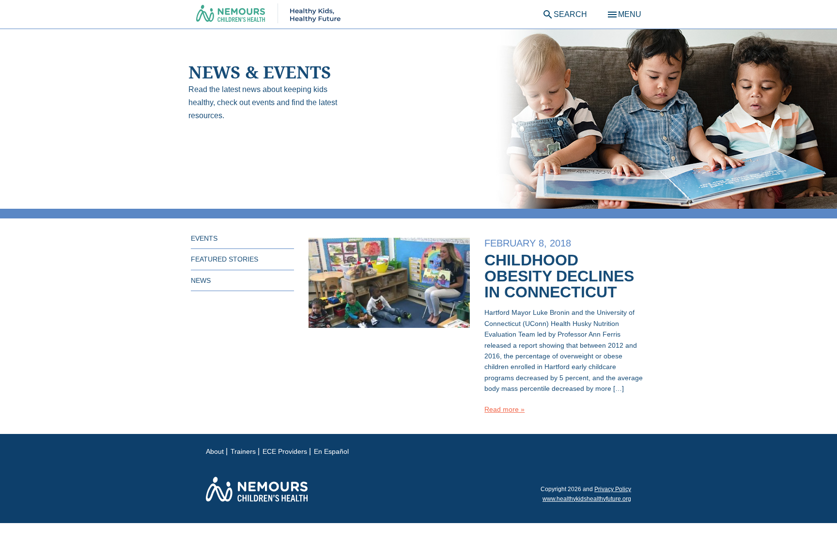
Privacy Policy (612, 489)
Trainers (243, 451)
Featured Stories (224, 259)
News (201, 280)
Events (204, 238)
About (215, 451)
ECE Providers (285, 451)
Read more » (504, 409)
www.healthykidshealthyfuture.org (586, 498)
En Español (331, 451)
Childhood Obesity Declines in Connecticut (559, 276)
